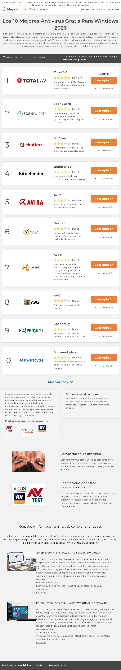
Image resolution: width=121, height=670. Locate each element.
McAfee (60, 138)
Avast (58, 255)
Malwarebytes (65, 352)
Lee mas (41, 592)
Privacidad (113, 9)
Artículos (101, 9)
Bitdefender (63, 166)
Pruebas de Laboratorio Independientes (26, 421)
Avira (58, 195)
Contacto (40, 665)
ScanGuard (62, 104)
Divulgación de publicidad (78, 5)
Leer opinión (104, 80)
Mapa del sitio (57, 665)
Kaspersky (62, 324)
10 (7, 360)
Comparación (87, 9)
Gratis (104, 73)
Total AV (60, 72)
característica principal (75, 59)
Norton (59, 223)
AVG (57, 295)
